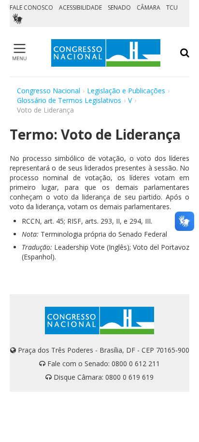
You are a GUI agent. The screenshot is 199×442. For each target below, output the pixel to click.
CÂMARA (148, 7)
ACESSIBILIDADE (80, 7)
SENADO (119, 7)
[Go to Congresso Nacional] (105, 53)
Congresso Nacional (48, 90)
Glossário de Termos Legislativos (69, 100)
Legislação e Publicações (126, 90)
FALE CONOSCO (31, 7)
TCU (172, 7)
